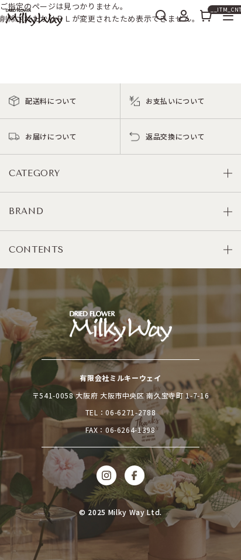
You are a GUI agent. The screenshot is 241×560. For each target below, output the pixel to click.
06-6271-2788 (130, 412)
